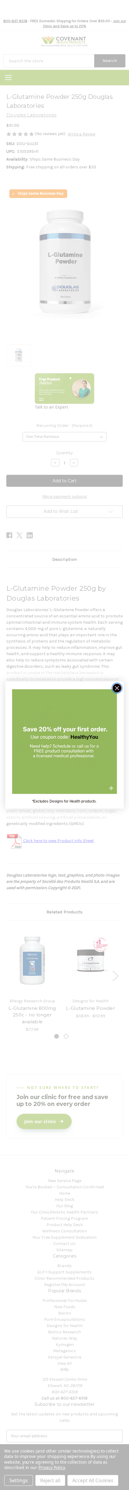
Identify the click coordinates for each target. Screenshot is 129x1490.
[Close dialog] (117, 688)
